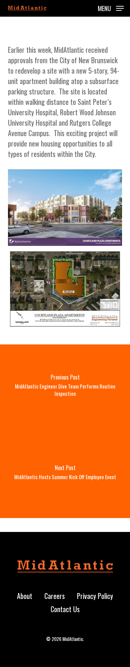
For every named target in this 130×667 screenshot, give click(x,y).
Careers (54, 596)
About (24, 596)
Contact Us (65, 609)
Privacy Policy (95, 596)
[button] (111, 7)
